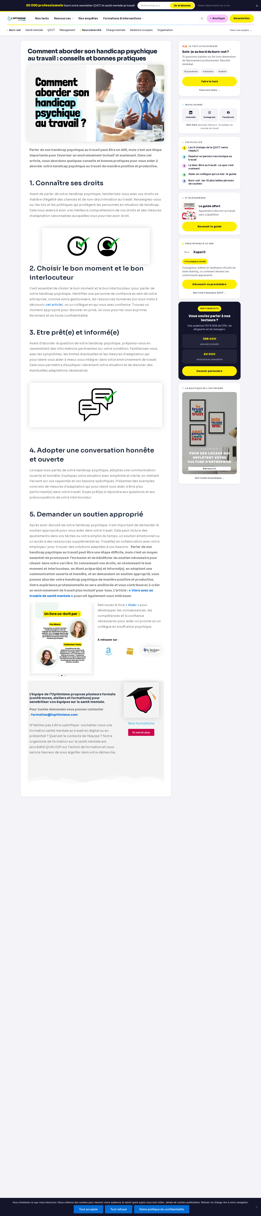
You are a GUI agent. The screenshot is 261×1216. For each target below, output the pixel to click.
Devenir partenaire (209, 371)
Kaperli (199, 252)
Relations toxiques (141, 30)
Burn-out (15, 30)
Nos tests (42, 18)
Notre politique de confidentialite (161, 1209)
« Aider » (132, 605)
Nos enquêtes (88, 18)
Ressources (62, 18)
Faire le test (209, 81)
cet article (54, 305)
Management (67, 30)
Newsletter (242, 18)
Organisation (165, 30)
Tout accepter (88, 1209)
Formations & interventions (122, 18)
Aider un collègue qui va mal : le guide (212, 174)
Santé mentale (34, 30)
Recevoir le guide (210, 226)
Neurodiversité (91, 30)
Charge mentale (115, 30)
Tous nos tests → (209, 90)
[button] (33, 638)
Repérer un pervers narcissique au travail (210, 158)
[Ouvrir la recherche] (202, 18)
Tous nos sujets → (241, 30)
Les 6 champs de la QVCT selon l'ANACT (208, 149)
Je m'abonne (182, 5)
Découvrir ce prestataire (209, 284)
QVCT (51, 30)
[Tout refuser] (256, 1207)
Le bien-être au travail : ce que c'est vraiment (211, 167)
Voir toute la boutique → (209, 478)
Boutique (219, 18)
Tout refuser (118, 1209)
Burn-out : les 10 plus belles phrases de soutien (211, 182)
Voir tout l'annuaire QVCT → (209, 292)
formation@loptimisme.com (54, 715)
